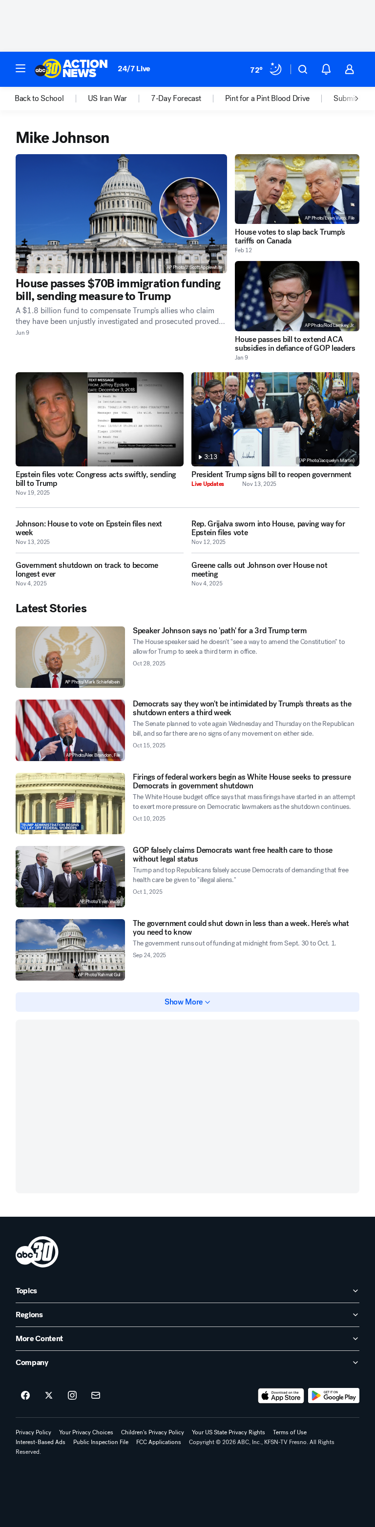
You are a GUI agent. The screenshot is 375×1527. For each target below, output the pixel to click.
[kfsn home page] (37, 1251)
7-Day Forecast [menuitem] (176, 98)
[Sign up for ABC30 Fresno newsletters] (95, 1396)
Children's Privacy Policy (152, 1432)
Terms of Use (290, 1432)
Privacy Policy (33, 1432)
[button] (20, 68)
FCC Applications (158, 1442)
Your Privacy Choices (86, 1432)
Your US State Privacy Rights (228, 1432)
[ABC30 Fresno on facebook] (25, 1396)
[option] (51, 98)
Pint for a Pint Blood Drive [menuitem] (267, 98)
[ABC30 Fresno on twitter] (49, 1396)
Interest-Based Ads (40, 1442)
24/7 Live (134, 68)
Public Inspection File (100, 1442)
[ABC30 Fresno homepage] (71, 69)
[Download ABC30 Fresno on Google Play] (333, 1396)
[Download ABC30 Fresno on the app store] (281, 1396)
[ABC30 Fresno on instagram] (72, 1396)
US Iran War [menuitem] (107, 98)
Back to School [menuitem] (39, 98)
